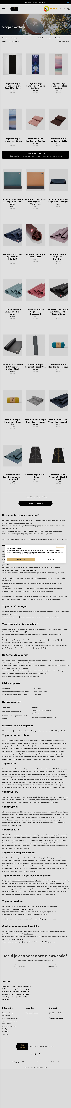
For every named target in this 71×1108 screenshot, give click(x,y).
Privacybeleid (60, 547)
